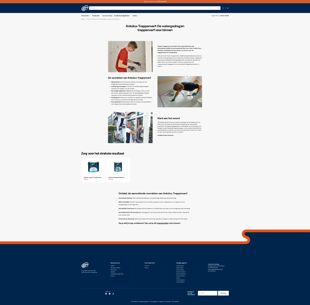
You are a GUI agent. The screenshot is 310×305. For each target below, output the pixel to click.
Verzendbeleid (175, 301)
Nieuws (146, 267)
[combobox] (155, 8)
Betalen (112, 265)
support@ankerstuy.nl (217, 269)
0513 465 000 (214, 267)
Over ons (147, 265)
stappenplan (163, 223)
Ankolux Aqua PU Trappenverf (92, 177)
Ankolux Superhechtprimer (116, 177)
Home (82, 19)
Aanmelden (223, 293)
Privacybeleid (134, 301)
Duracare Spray (180, 265)
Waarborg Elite (179, 267)
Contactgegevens (153, 301)
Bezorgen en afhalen (115, 267)
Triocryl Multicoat (180, 280)
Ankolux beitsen (180, 270)
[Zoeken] (218, 8)
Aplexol (178, 278)
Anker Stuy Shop (92, 270)
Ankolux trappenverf (181, 274)
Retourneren (114, 270)
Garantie (113, 272)
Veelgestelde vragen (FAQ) (117, 274)
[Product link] (93, 170)
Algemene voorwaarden (165, 301)
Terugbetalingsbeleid (143, 301)
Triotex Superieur (180, 282)
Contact (113, 276)
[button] (223, 8)
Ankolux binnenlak (180, 276)
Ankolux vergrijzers (180, 272)
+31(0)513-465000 (224, 15)
